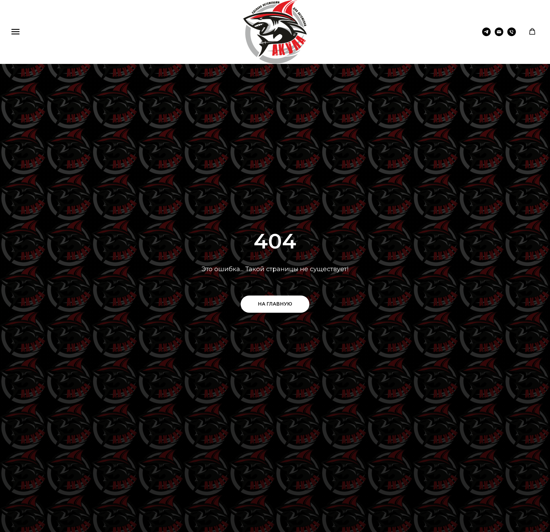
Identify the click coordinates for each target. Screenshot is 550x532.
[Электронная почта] (499, 34)
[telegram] (486, 34)
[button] (532, 31)
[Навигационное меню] (15, 32)
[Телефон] (511, 34)
